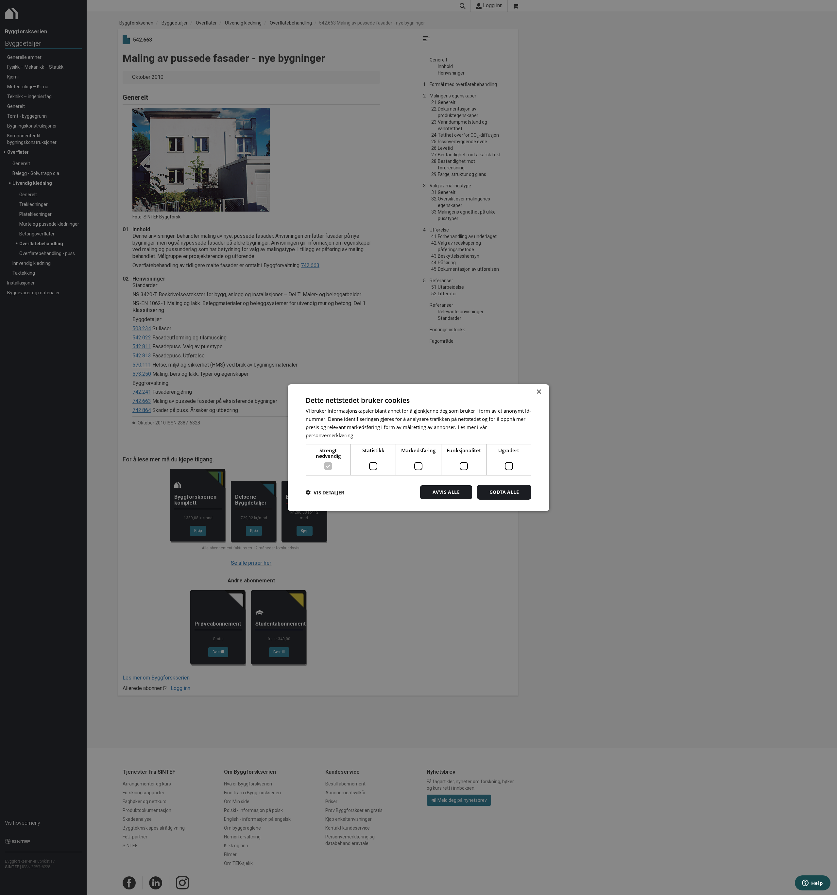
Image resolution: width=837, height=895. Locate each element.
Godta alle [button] (504, 492)
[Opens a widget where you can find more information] (812, 883)
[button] (325, 492)
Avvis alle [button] (446, 492)
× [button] (538, 391)
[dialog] (418, 447)
